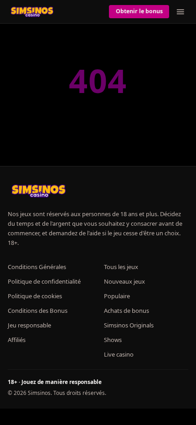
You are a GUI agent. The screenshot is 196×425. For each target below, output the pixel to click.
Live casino (119, 354)
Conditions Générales (37, 267)
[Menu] (180, 12)
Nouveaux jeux (124, 281)
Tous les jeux (121, 267)
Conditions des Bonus (37, 310)
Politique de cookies (35, 296)
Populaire (117, 296)
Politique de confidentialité (44, 281)
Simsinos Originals (129, 325)
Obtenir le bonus (139, 11)
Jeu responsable (29, 325)
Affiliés (17, 340)
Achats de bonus (126, 310)
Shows (113, 340)
